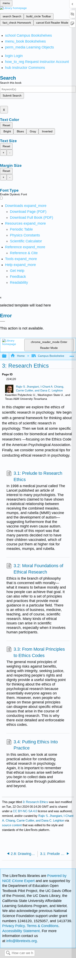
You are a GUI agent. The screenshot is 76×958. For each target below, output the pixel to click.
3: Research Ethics (35, 802)
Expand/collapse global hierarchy (6, 356)
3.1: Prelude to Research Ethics (38, 476)
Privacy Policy (13, 926)
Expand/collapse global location (72, 354)
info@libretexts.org (21, 941)
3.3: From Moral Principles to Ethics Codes (39, 652)
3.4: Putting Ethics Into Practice (36, 745)
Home (20, 355)
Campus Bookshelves (51, 355)
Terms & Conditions (42, 926)
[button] (18, 277)
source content (12, 825)
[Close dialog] (2, 321)
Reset (6, 125)
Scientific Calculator (26, 241)
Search (8, 953)
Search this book (10, 82)
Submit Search (12, 95)
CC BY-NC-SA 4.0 (25, 811)
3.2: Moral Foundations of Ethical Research (38, 569)
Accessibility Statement (21, 931)
